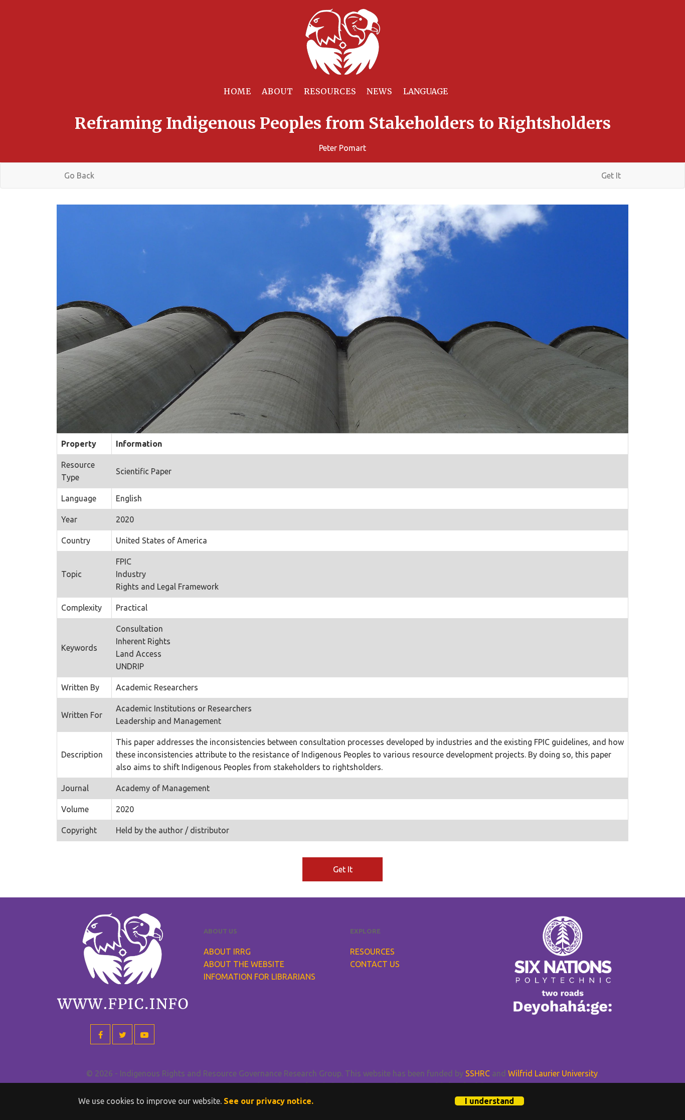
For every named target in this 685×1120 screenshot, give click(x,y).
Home (237, 91)
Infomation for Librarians (259, 976)
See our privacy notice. (268, 1100)
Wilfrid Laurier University (553, 1073)
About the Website (244, 964)
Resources (330, 91)
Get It (611, 175)
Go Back (79, 175)
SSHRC (477, 1073)
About (277, 91)
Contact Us (375, 964)
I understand (489, 1100)
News (379, 91)
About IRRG (227, 951)
